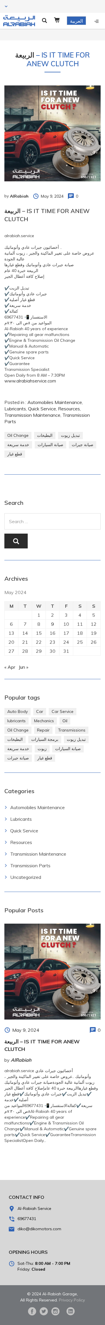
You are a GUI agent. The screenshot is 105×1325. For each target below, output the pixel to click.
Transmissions (71, 730)
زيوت (42, 748)
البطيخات (44, 435)
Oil (64, 720)
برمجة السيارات (44, 739)
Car (39, 711)
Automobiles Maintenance (54, 402)
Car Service (63, 711)
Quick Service (42, 409)
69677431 (27, 1218)
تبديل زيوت (70, 435)
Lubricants (15, 409)
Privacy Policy (72, 1300)
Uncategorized (25, 877)
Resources (69, 409)
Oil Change (18, 435)
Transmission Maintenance (32, 415)
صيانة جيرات (82, 444)
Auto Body (17, 711)
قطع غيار (14, 454)
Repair (43, 730)
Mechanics (44, 720)
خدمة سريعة (18, 444)
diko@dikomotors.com (39, 1228)
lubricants (16, 720)
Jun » (23, 667)
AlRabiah (19, 196)
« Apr (9, 667)
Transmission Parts (30, 865)
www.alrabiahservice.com (30, 381)
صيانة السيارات (50, 444)
